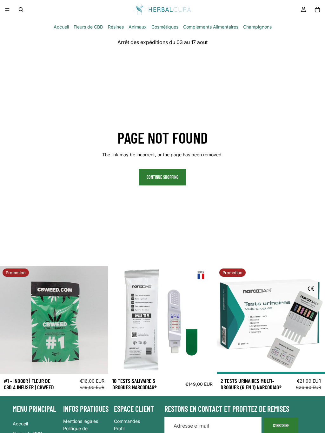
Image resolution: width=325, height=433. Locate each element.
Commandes (127, 420)
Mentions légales (80, 420)
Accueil (61, 26)
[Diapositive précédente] (118, 320)
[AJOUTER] (207, 364)
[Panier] (317, 9)
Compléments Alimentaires (210, 26)
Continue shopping (162, 177)
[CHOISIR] (98, 364)
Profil (119, 428)
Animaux (138, 26)
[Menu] (7, 9)
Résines (116, 26)
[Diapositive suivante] (206, 320)
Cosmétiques (164, 26)
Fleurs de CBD (88, 26)
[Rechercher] (21, 9)
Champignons (257, 26)
